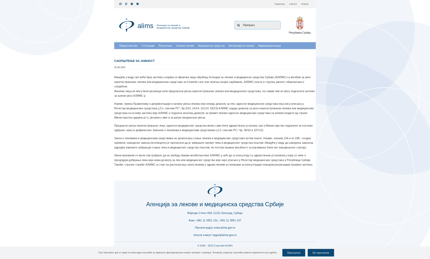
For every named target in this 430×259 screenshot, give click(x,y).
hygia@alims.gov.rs (224, 235)
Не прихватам (321, 252)
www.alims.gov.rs (224, 227)
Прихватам (293, 252)
